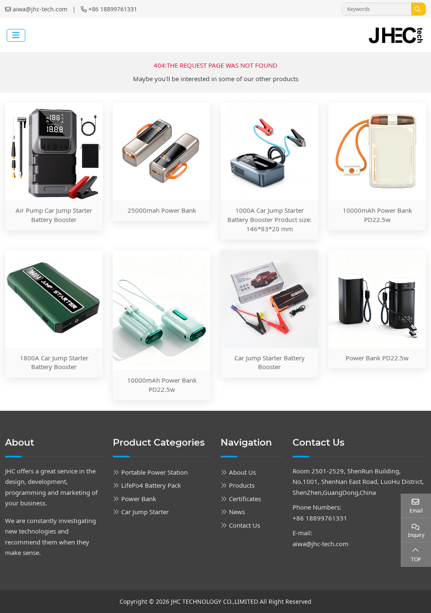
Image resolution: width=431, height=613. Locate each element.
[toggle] (16, 35)
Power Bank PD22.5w (377, 358)
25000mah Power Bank (162, 210)
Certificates (245, 498)
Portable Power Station (154, 472)
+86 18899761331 (112, 9)
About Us (242, 472)
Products (242, 485)
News (237, 511)
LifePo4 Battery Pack (151, 485)
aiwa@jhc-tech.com (40, 9)
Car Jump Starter (145, 511)
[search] (418, 9)
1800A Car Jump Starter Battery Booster (54, 362)
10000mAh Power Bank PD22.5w (377, 215)
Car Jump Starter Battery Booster (269, 362)
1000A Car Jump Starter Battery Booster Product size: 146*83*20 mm (269, 219)
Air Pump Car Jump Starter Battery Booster (54, 215)
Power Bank (138, 498)
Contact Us (244, 525)
